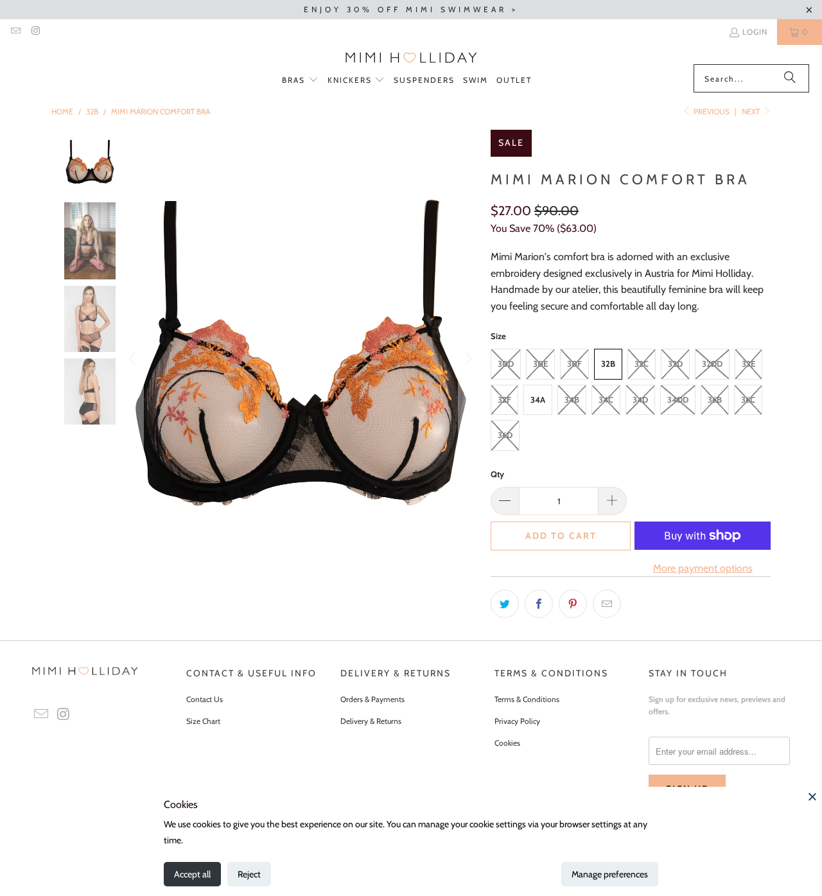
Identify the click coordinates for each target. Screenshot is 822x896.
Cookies (507, 743)
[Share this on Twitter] (505, 604)
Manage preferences (610, 874)
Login (754, 32)
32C (641, 363)
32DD (712, 363)
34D (640, 399)
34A (537, 399)
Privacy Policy (517, 721)
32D (675, 363)
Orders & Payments (372, 699)
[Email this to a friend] (607, 604)
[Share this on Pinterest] (573, 604)
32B (608, 363)
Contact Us (204, 699)
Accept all (192, 874)
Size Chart (203, 721)
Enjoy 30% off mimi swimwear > (411, 9)
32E (748, 363)
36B (715, 399)
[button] (300, 80)
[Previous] (133, 359)
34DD (677, 399)
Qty (497, 474)
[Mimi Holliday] (411, 57)
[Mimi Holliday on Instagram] (35, 32)
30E (540, 363)
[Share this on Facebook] (539, 604)
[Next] (468, 359)
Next (752, 111)
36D (505, 435)
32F (504, 399)
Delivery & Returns (370, 721)
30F (574, 363)
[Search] (790, 78)
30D (506, 363)
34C (606, 399)
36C (748, 399)
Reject (249, 874)
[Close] (812, 796)
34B (571, 399)
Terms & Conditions (526, 699)
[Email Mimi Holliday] (15, 32)
